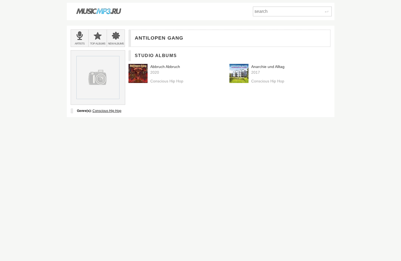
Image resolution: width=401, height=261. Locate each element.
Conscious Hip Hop (106, 111)
